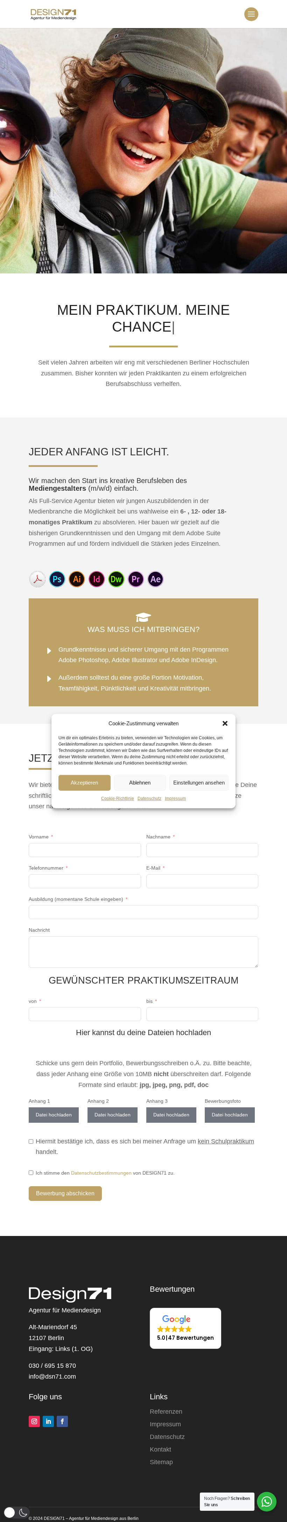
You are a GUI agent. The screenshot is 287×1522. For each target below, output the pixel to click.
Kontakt (160, 1449)
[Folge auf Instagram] (34, 1421)
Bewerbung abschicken (65, 1193)
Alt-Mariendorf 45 (53, 1327)
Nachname (158, 837)
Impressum (175, 798)
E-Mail (153, 868)
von (33, 1001)
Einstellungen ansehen (199, 783)
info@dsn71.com (52, 1376)
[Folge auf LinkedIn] (48, 1421)
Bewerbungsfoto (223, 1101)
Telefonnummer (46, 868)
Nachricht (39, 930)
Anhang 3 (157, 1101)
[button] (225, 723)
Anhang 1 (39, 1101)
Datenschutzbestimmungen (101, 1173)
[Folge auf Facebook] (62, 1421)
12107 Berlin (46, 1337)
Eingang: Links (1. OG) (61, 1348)
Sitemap (161, 1462)
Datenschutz (149, 798)
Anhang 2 (98, 1101)
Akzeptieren (84, 783)
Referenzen (166, 1411)
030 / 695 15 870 (52, 1365)
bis (149, 1001)
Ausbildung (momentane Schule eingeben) (76, 899)
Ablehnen (139, 783)
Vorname (39, 837)
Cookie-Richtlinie (117, 798)
